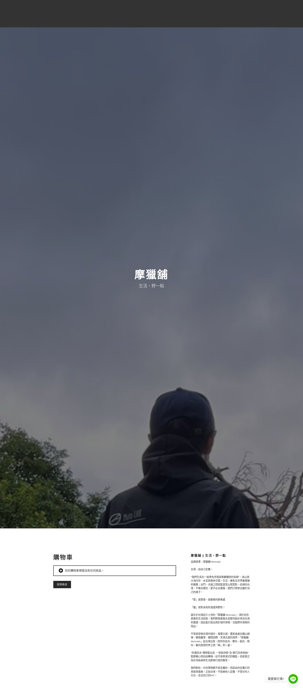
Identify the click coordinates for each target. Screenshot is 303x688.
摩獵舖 (151, 275)
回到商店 (62, 584)
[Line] (293, 679)
